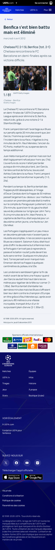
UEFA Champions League (6, 10)
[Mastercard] (48, 339)
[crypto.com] (12, 346)
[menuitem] (20, 10)
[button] (47, 10)
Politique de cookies (11, 500)
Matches (6, 371)
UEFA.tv (6, 377)
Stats (5, 395)
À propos (33, 389)
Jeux (4, 389)
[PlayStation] (17, 339)
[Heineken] (7, 339)
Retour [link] (10, 19)
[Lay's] (27, 339)
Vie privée (6, 490)
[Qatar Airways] (43, 346)
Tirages (5, 383)
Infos (31, 377)
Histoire (32, 383)
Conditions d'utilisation (13, 495)
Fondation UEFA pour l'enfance (12, 431)
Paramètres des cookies (13, 505)
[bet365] (22, 346)
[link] (19, 10)
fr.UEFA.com (8, 424)
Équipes (32, 371)
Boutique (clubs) (36, 395)
